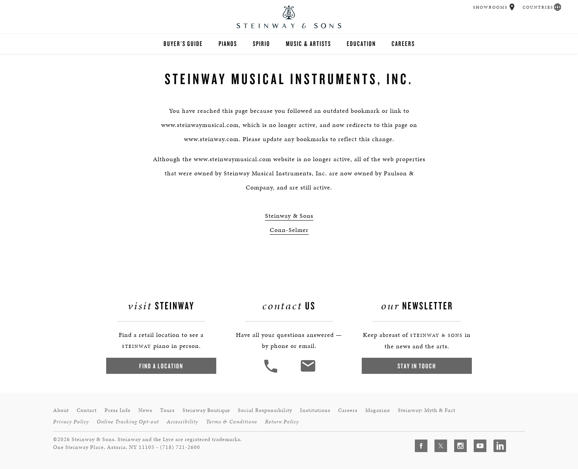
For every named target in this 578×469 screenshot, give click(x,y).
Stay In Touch (417, 366)
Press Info (118, 410)
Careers (403, 43)
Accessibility (182, 421)
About (61, 410)
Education (361, 43)
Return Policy (282, 421)
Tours (167, 410)
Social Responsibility (265, 410)
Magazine (377, 410)
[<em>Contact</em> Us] (307, 371)
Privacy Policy (71, 421)
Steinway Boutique (206, 410)
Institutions (315, 410)
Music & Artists (308, 43)
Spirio (261, 43)
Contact (87, 410)
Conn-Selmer (289, 229)
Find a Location (161, 366)
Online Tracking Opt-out (128, 421)
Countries (538, 7)
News (145, 410)
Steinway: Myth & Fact (426, 410)
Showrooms (490, 7)
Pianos (228, 43)
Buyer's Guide (183, 43)
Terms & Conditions (231, 421)
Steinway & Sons (289, 215)
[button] (512, 7)
